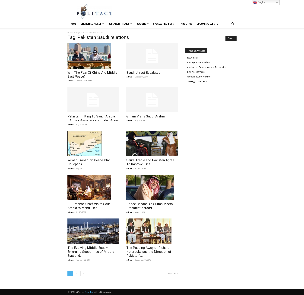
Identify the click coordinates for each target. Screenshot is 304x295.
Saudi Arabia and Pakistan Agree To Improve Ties (150, 162)
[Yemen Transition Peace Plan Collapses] (93, 143)
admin (70, 81)
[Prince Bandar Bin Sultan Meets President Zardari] (152, 187)
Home (73, 23)
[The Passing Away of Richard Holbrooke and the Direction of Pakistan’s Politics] (152, 231)
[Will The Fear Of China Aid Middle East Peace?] (93, 56)
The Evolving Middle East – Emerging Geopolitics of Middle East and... (90, 252)
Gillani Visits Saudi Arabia (145, 116)
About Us (186, 23)
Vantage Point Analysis (198, 62)
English (261, 2)
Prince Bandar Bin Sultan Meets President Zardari (149, 206)
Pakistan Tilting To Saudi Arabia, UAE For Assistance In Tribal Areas (93, 118)
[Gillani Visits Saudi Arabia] (152, 99)
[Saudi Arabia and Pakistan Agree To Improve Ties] (152, 143)
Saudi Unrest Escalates (143, 72)
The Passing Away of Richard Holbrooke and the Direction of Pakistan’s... (148, 252)
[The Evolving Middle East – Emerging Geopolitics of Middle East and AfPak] (93, 231)
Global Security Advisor (199, 76)
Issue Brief (192, 57)
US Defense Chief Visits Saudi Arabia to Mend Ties (89, 206)
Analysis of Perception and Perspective (207, 67)
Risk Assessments (196, 71)
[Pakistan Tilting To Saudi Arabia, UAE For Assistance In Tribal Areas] (93, 99)
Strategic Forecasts (197, 81)
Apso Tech (89, 292)
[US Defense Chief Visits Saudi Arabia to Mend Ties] (93, 187)
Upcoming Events (207, 23)
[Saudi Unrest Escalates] (152, 56)
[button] (233, 24)
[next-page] (83, 273)
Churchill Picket (91, 23)
